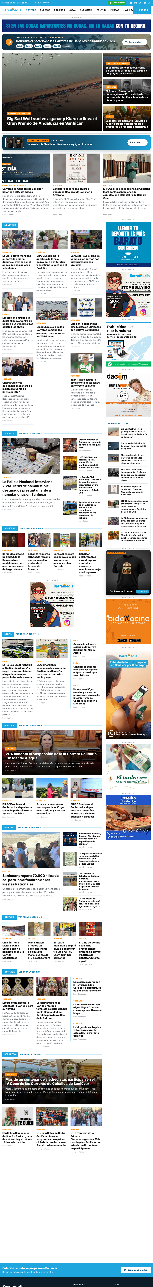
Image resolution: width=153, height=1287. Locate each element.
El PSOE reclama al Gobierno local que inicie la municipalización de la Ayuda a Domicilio (17, 809)
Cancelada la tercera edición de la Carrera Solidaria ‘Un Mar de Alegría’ (84, 648)
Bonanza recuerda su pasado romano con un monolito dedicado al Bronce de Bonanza (39, 561)
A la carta (131, 10)
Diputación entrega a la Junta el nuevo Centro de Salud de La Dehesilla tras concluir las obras (17, 322)
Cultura (6, 252)
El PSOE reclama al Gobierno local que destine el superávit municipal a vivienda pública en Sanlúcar (83, 810)
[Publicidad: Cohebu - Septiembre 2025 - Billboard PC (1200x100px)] (76, 31)
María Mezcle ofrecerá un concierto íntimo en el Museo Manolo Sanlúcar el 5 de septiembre (39, 950)
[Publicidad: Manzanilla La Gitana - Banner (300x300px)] (128, 788)
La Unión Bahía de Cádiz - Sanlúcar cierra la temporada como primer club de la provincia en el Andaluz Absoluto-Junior (51, 1139)
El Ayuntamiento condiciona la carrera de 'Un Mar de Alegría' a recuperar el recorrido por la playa (51, 671)
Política (102, 10)
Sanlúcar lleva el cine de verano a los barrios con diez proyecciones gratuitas (85, 260)
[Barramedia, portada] (13, 10)
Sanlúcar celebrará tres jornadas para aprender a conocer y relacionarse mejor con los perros (90, 563)
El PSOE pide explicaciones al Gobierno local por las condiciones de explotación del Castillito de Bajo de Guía (126, 193)
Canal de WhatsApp (138, 1270)
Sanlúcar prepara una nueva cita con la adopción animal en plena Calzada (64, 560)
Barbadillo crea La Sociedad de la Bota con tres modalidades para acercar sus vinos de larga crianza (13, 561)
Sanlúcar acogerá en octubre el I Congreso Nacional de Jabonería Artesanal (72, 191)
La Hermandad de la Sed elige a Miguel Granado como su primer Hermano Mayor (87, 1009)
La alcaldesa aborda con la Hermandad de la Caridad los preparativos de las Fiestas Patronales (87, 986)
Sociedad (59, 10)
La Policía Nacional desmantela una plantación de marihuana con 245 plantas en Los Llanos (89, 462)
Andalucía (86, 10)
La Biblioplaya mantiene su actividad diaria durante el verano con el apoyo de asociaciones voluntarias (16, 262)
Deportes (41, 323)
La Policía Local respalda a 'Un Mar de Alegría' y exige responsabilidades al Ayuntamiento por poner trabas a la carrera (17, 671)
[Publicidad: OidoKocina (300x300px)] (128, 643)
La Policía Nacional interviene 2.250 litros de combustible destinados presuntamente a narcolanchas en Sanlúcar (27, 488)
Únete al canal (119, 3)
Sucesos (45, 10)
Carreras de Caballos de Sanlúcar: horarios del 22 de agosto (22, 190)
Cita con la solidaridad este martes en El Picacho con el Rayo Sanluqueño (86, 326)
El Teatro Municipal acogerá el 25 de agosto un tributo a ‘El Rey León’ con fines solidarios (64, 950)
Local (72, 10)
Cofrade (6, 379)
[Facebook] (131, 3)
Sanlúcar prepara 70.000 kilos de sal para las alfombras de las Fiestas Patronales (30, 880)
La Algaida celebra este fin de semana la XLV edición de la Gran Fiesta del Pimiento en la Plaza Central (90, 858)
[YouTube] (145, 3)
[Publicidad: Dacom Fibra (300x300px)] (128, 415)
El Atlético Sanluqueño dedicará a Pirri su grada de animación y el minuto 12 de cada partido (17, 1138)
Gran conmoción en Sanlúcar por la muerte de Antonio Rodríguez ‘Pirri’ (90, 443)
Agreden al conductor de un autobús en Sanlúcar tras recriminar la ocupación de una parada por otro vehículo (89, 510)
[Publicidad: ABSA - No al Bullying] (52, 626)
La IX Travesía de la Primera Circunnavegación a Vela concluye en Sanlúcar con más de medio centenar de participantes (86, 1141)
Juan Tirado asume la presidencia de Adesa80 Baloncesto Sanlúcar (85, 382)
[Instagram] (135, 3)
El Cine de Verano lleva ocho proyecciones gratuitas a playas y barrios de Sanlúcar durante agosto (89, 952)
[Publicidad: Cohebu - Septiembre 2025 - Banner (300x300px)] (128, 266)
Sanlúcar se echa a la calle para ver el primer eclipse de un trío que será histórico (85, 671)
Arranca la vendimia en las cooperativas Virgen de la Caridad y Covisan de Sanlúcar (50, 809)
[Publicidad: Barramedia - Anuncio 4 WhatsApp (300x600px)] (128, 738)
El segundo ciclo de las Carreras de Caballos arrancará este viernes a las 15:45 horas (50, 331)
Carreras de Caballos (14, 185)
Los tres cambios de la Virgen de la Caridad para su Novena (17, 1005)
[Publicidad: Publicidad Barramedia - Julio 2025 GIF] (128, 365)
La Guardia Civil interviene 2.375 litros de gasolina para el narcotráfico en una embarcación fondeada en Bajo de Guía (90, 485)
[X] (149, 3)
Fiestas (114, 10)
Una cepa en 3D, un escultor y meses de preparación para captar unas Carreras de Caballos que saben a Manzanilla (86, 696)
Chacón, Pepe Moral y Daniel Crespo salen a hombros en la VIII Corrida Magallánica (13, 950)
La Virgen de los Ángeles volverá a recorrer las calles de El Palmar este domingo (87, 1031)
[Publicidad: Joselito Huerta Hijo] (128, 839)
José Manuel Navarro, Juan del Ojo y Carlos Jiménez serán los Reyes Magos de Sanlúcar (90, 838)
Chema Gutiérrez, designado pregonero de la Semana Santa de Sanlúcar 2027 (17, 387)
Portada (31, 10)
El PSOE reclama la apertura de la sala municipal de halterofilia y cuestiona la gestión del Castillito (51, 262)
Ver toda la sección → (31, 434)
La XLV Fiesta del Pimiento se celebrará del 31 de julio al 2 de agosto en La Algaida (89, 902)
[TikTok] (140, 3)
